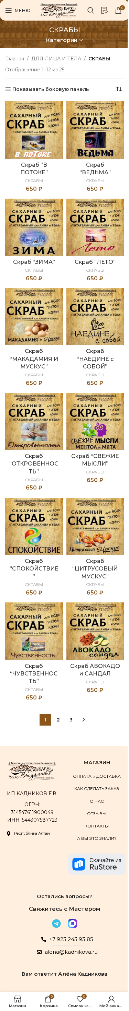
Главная (14, 59)
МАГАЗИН (97, 762)
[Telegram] (56, 923)
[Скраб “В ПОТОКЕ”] (34, 130)
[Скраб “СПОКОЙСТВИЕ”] (34, 526)
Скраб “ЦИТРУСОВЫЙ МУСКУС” (95, 569)
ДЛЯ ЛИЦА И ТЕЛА (56, 59)
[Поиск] (91, 10)
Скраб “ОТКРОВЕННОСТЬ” (33, 464)
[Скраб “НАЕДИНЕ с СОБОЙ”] (95, 316)
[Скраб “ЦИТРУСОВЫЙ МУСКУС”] (95, 526)
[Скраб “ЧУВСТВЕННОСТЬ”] (34, 631)
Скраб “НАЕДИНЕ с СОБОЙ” (95, 359)
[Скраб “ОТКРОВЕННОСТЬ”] (34, 421)
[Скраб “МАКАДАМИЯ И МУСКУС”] (34, 316)
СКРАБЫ (34, 180)
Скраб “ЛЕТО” (95, 262)
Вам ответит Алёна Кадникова (64, 974)
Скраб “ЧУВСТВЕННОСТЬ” (34, 674)
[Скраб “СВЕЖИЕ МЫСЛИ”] (95, 421)
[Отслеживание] (104, 10)
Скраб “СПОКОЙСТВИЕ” (34, 569)
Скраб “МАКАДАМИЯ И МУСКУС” (34, 359)
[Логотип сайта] (58, 10)
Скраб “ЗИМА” (34, 262)
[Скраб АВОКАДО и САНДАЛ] (95, 631)
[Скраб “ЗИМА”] (34, 227)
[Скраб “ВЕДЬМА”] (95, 130)
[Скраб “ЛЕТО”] (95, 227)
